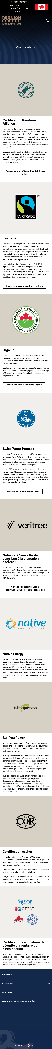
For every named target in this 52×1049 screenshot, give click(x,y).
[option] (26, 7)
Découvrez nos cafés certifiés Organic (24, 384)
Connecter (7, 983)
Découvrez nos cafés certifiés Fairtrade (24, 286)
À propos (7, 992)
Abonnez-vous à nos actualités (19, 1001)
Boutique (7, 974)
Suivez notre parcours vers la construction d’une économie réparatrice (25, 588)
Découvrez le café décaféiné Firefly (23, 491)
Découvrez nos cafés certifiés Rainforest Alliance (25, 173)
